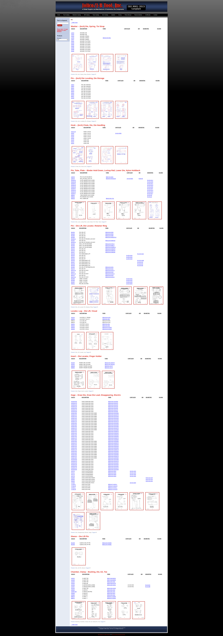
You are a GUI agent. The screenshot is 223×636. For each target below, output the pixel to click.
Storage (89, 121)
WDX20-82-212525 (107, 329)
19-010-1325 (133, 476)
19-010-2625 (133, 482)
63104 (72, 135)
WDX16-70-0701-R (112, 489)
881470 (73, 268)
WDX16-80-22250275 (113, 456)
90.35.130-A (150, 180)
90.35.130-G (150, 190)
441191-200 (74, 439)
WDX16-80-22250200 (113, 451)
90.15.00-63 (140, 263)
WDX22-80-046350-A (110, 247)
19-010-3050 (118, 133)
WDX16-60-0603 (112, 474)
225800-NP (74, 591)
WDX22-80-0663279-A (110, 237)
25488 (72, 47)
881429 (73, 265)
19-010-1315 (133, 472)
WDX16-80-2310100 (113, 405)
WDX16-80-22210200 (113, 423)
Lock (79, 222)
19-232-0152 (129, 280)
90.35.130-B (150, 182)
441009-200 (74, 411)
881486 (73, 280)
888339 (73, 366)
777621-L (73, 487)
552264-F (73, 188)
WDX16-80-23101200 (113, 469)
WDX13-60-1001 (111, 581)
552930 (73, 477)
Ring (91, 307)
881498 (73, 543)
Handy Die (95, 621)
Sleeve (83, 568)
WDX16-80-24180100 (113, 433)
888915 (73, 196)
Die (76, 74)
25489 (72, 49)
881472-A (73, 277)
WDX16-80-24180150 (113, 436)
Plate (97, 222)
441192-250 (74, 454)
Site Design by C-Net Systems (104, 634)
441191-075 (74, 431)
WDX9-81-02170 (109, 367)
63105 (72, 136)
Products (59, 38)
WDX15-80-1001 (111, 590)
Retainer (88, 307)
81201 (72, 141)
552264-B (73, 182)
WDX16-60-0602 (112, 472)
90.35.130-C (150, 183)
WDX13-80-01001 (111, 585)
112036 (73, 585)
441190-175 (74, 421)
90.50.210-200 (149, 481)
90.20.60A (147, 585)
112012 (73, 578)
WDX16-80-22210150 (113, 419)
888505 (73, 319)
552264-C (73, 183)
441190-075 (74, 414)
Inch (79, 74)
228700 (73, 177)
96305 (72, 94)
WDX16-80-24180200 (113, 439)
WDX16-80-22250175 (113, 449)
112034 (73, 583)
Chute (77, 166)
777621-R (73, 489)
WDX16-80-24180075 (113, 431)
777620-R (73, 486)
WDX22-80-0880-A (109, 245)
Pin (85, 121)
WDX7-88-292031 (111, 578)
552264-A (73, 180)
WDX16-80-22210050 (113, 413)
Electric (86, 532)
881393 (73, 245)
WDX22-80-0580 (109, 235)
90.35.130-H (150, 192)
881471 (73, 272)
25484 (72, 44)
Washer (89, 74)
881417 (73, 252)
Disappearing (81, 532)
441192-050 (74, 441)
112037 (73, 586)
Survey (104, 627)
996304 (73, 327)
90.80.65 (141, 178)
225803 (73, 593)
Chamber (82, 621)
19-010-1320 (133, 474)
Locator (81, 307)
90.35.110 (149, 196)
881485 (73, 278)
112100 (73, 588)
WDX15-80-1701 (110, 198)
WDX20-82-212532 (107, 327)
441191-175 (74, 438)
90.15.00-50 (140, 262)
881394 (73, 247)
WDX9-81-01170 (109, 366)
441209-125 (74, 464)
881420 (73, 255)
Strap (85, 74)
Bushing (78, 621)
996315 (73, 198)
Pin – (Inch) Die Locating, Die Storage (87, 78)
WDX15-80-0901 (107, 38)
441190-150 (74, 419)
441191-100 (74, 433)
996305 (73, 329)
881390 (73, 237)
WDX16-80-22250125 (113, 446)
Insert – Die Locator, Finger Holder (86, 356)
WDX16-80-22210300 (113, 429)
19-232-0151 (129, 278)
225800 (73, 590)
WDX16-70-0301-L (112, 484)
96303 (72, 91)
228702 (73, 178)
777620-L (73, 484)
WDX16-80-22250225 (113, 453)
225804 (73, 595)
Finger (79, 391)
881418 (73, 254)
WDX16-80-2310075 (113, 403)
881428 (73, 263)
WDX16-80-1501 (106, 317)
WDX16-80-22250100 (113, 444)
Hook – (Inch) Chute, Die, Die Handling (88, 125)
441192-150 (74, 448)
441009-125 (74, 406)
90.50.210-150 (149, 479)
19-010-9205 (129, 283)
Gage (90, 532)
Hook (82, 166)
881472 (73, 275)
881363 (73, 234)
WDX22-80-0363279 (110, 249)
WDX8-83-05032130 (111, 178)
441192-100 (74, 444)
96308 (72, 98)
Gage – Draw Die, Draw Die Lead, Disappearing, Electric (96, 395)
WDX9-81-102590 (111, 596)
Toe (99, 621)
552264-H (73, 192)
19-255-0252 (129, 257)
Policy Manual (109, 627)
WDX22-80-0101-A (109, 270)
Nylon (91, 222)
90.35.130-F (150, 188)
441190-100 (74, 416)
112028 (73, 580)
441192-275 (74, 456)
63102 (72, 133)
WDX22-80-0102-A (109, 273)
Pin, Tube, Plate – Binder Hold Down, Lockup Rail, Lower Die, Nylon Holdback (105, 170)
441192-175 (74, 449)
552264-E (73, 187)
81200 (72, 140)
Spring (81, 74)
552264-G (73, 190)
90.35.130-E (150, 187)
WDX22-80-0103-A (109, 277)
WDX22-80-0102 (109, 272)
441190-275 (74, 428)
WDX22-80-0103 (109, 275)
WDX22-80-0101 (109, 268)
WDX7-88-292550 (111, 580)
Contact (119, 627)
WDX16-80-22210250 (113, 426)
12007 (72, 39)
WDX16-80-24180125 (113, 434)
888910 (73, 195)
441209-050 (74, 459)
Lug (85, 352)
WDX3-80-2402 (106, 325)
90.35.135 (149, 195)
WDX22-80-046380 (107, 543)
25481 (72, 41)
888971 (73, 598)
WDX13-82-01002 (111, 588)
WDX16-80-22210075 (113, 414)
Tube (100, 222)
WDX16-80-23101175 (113, 467)
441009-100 (74, 405)
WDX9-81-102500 (111, 598)
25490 (72, 51)
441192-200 (74, 451)
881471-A (73, 273)
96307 (72, 96)
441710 (73, 471)
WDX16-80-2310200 (113, 411)
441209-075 (74, 461)
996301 (73, 324)
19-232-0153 (129, 282)
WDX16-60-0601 (112, 471)
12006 (72, 38)
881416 (73, 250)
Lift (78, 307)
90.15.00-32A (140, 254)
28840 (72, 86)
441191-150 (74, 436)
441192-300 (74, 458)
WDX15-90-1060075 (110, 362)
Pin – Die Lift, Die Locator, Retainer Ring (89, 226)
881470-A (73, 270)
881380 (73, 235)
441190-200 (74, 423)
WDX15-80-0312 (111, 595)
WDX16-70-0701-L (112, 487)
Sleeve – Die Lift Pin (80, 536)
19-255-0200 (129, 255)
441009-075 (74, 403)
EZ (91, 621)
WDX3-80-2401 (106, 324)
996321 (73, 283)
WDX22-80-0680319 (110, 240)
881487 (73, 282)
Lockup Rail (83, 222)
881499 (73, 544)
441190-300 (74, 429)
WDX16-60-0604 (112, 476)
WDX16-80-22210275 (113, 428)
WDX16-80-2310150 (113, 408)
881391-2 (73, 242)
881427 (73, 262)
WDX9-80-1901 (106, 319)
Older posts (74, 22)
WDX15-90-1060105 (110, 364)
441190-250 (74, 426)
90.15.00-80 (140, 265)
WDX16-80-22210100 (113, 416)
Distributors (115, 627)
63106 (72, 138)
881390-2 (73, 239)
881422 (73, 258)
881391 (73, 240)
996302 (73, 325)
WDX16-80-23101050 (113, 459)
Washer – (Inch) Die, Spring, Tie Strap (87, 26)
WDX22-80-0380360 (110, 252)
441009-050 (74, 401)
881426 (73, 260)
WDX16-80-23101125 (113, 464)
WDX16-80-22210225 (113, 424)
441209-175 (74, 467)
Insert (82, 391)
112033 (73, 581)
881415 (73, 249)
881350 (73, 232)
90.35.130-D (150, 185)
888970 (73, 596)
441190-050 (74, 413)
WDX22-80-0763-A (109, 244)
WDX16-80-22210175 (113, 421)
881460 (73, 267)
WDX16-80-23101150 (113, 466)
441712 (73, 474)
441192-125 (74, 446)
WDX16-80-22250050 (113, 441)
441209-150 (74, 466)
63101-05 (73, 131)
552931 (73, 479)
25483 (72, 43)
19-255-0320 (129, 258)
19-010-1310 (133, 471)
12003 (72, 33)
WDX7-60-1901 (109, 177)
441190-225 (74, 424)
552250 (73, 362)
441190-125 (74, 418)
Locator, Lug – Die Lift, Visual (84, 311)
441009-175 (74, 410)
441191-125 (74, 434)
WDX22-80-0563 (109, 234)
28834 (72, 84)
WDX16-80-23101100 (113, 463)
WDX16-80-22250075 (113, 443)
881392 (73, 244)
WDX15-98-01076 (111, 583)
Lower (88, 222)
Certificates (100, 627)
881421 (73, 257)
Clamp (86, 621)
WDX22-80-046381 (107, 544)
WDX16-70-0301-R (112, 486)
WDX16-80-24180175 (113, 438)
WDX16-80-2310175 (113, 410)
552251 (73, 364)
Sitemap (123, 627)
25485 (72, 46)
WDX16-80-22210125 (113, 418)
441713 (73, 476)
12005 (72, 36)
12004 (72, 34)
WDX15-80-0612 (111, 593)
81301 (72, 143)
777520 (73, 482)
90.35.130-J (150, 193)
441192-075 (74, 443)
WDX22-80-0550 (109, 232)
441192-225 (74, 453)
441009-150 (74, 408)
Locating (82, 121)
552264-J (73, 193)
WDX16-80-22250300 (113, 458)
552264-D (73, 185)
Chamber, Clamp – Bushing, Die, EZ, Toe (89, 572)
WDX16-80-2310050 (113, 401)
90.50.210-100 (149, 477)
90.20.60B (147, 586)
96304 (72, 93)
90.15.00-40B (140, 260)
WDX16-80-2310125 (113, 406)
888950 (73, 367)
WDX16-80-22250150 (113, 448)
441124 (73, 317)
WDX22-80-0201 (109, 267)
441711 (73, 472)
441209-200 (74, 469)
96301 (72, 88)
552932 (73, 481)
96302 (72, 89)
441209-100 (74, 463)
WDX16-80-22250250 (113, 454)
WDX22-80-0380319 (110, 250)
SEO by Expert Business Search (118, 634)
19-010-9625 (130, 178)
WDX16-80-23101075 (113, 461)
